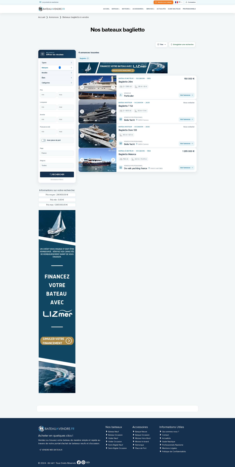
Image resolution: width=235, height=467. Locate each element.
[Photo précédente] (82, 87)
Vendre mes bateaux (51, 450)
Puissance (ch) (45, 127)
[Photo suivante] (113, 87)
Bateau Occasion (115, 435)
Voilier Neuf (113, 438)
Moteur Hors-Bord (142, 438)
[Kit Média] (88, 463)
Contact (165, 435)
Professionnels (189, 9)
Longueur (43, 102)
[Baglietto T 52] (97, 112)
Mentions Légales (169, 448)
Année (42, 115)
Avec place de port (54, 140)
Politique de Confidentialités (174, 451)
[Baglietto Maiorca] (97, 160)
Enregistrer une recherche (183, 44)
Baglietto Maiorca (127, 154)
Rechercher (58, 174)
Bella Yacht (129, 120)
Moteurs (125, 9)
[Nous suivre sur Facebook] (79, 463)
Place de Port (141, 448)
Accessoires (138, 9)
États (43, 78)
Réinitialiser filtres (57, 179)
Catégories (46, 83)
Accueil (106, 9)
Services (149, 9)
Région (42, 161)
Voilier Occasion (115, 441)
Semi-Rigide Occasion (117, 448)
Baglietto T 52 (126, 106)
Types (44, 63)
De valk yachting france (135, 168)
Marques (51, 68)
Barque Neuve (141, 431)
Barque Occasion (142, 435)
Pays (41, 148)
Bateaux (115, 9)
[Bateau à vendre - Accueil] (51, 9)
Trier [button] (161, 44)
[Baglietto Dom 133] (97, 136)
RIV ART (51, 463)
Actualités (161, 9)
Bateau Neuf (113, 431)
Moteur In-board (142, 441)
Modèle (44, 73)
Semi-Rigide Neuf (115, 445)
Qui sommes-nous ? (170, 431)
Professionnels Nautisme (172, 445)
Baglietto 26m (126, 81)
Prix (41, 90)
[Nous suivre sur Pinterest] (83, 463)
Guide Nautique (174, 9)
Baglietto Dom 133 (128, 130)
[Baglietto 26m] (97, 87)
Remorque (139, 445)
